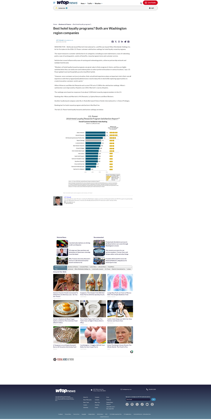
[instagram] (132, 404)
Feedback (60, 414)
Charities (97, 405)
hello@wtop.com (127, 389)
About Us (85, 397)
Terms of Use (76, 414)
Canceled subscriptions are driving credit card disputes (79, 244)
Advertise (85, 407)
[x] (137, 404)
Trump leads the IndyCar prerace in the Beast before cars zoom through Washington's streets (117, 244)
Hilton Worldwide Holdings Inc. (83, 269)
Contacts (97, 399)
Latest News (93, 266)
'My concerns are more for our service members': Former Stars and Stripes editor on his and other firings (117, 252)
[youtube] (147, 404)
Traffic (89, 3)
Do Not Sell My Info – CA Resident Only (142, 414)
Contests (97, 397)
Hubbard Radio (91, 414)
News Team (86, 402)
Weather (98, 3)
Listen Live (62, 8)
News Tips (97, 402)
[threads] (152, 404)
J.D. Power (107, 269)
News (83, 3)
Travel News (111, 266)
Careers (85, 405)
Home (55, 24)
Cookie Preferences (104, 416)
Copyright (84, 414)
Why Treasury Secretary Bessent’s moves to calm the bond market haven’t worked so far (79, 260)
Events (96, 407)
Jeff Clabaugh (60, 40)
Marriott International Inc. (118, 269)
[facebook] (127, 404)
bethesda (70, 269)
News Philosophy (87, 399)
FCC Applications (127, 414)
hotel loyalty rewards (97, 269)
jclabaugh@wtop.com (68, 40)
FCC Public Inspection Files (116, 414)
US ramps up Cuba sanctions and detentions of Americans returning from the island (79, 252)
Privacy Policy (68, 414)
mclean (129, 269)
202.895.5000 (152, 389)
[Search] (141, 3)
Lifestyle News (102, 266)
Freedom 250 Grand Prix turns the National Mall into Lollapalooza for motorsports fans (116, 260)
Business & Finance (73, 266)
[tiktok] (142, 404)
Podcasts (108, 399)
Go (153, 399)
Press (107, 397)
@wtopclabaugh (69, 203)
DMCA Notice (100, 414)
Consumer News (84, 266)
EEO (106, 414)
